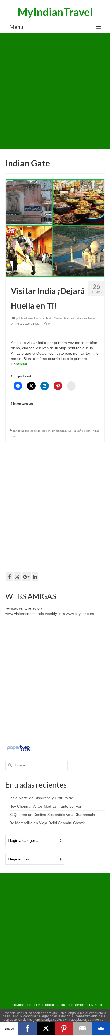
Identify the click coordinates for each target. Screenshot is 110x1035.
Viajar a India (31, 323)
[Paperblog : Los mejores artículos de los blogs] (18, 748)
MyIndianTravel (55, 12)
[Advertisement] (55, 91)
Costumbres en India (67, 318)
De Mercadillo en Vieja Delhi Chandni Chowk (47, 823)
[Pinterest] (64, 1028)
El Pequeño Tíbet (79, 430)
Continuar (19, 364)
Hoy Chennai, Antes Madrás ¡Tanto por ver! (45, 806)
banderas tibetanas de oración (31, 430)
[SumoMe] (101, 1028)
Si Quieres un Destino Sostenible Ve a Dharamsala (52, 814)
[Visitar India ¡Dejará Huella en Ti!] (55, 228)
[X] (46, 1028)
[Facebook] (27, 1028)
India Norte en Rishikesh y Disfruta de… (43, 798)
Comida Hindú (43, 318)
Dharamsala (59, 430)
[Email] (82, 1028)
